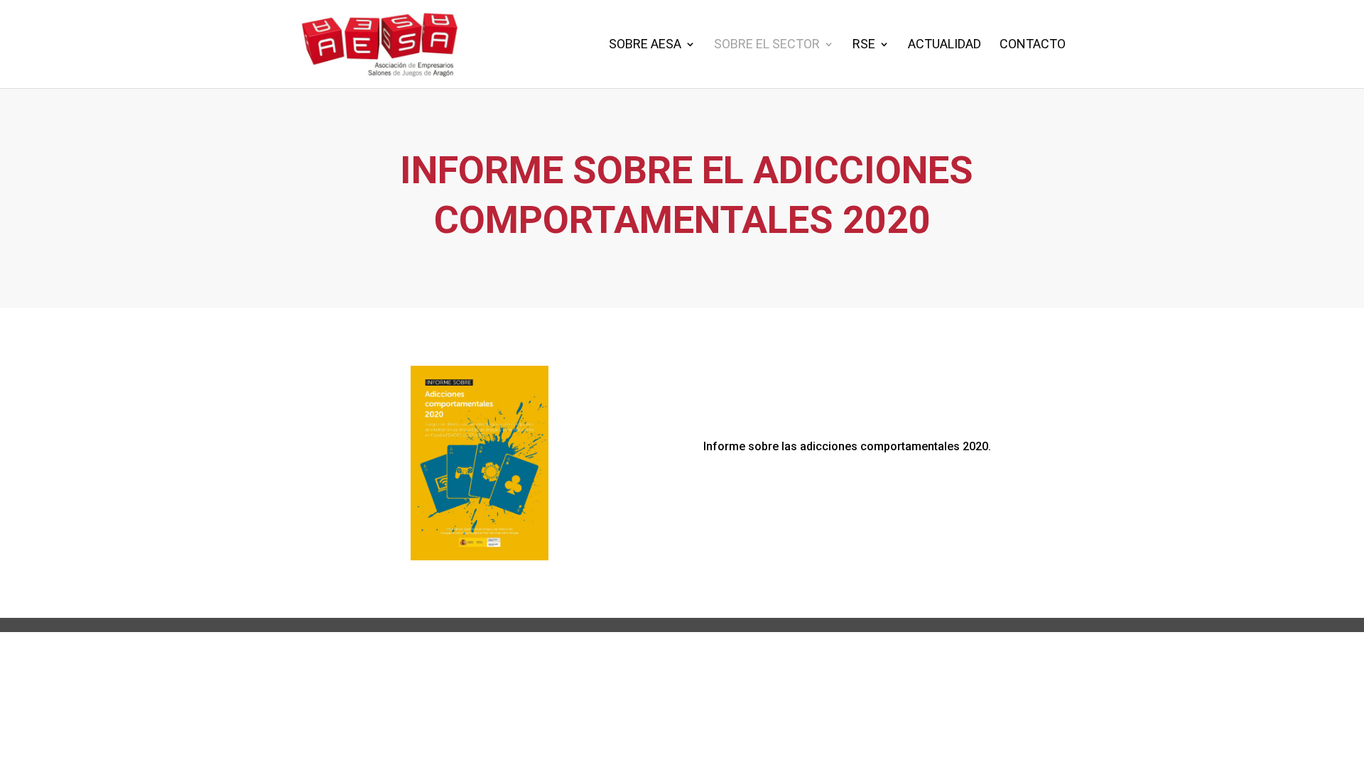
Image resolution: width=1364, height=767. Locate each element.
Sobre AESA (645, 45)
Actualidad (944, 45)
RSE (863, 45)
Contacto (1033, 45)
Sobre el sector (767, 45)
